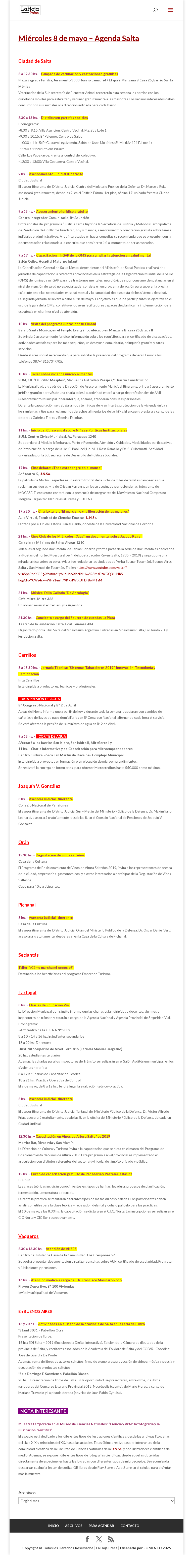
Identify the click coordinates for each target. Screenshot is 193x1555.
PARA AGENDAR (101, 1526)
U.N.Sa (44, 474)
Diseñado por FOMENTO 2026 (145, 1548)
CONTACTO (129, 1526)
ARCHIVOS (73, 1526)
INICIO (53, 1526)
